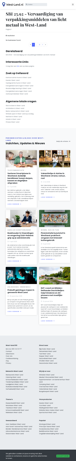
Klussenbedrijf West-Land (15, 403)
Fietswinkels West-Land (47, 351)
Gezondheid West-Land (47, 358)
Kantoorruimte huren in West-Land (18, 77)
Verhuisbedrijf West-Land (15, 389)
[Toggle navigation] (73, 4)
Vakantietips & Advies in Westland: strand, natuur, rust (53, 175)
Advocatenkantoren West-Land (17, 431)
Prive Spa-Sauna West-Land (49, 426)
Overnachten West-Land (48, 387)
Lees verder (13, 204)
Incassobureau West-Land (48, 429)
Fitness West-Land (12, 122)
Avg (7, 361)
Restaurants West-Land (14, 375)
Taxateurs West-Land (14, 408)
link (18, 66)
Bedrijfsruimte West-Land (48, 431)
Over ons (9, 356)
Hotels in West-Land (13, 119)
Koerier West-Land (12, 80)
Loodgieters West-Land (14, 384)
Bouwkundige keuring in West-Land (18, 88)
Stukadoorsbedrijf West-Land (16, 387)
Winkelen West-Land (46, 375)
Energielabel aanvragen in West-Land (19, 86)
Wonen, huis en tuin (50, 230)
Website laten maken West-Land (51, 410)
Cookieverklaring (12, 358)
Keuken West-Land (46, 403)
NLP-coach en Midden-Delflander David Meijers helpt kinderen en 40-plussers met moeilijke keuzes (52, 293)
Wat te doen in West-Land (15, 106)
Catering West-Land (13, 377)
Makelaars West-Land (14, 412)
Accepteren (63, 456)
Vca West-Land (44, 405)
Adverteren (10, 354)
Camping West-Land (46, 384)
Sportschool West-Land (47, 412)
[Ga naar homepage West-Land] (12, 4)
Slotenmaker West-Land (15, 434)
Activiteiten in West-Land (15, 108)
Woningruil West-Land (47, 424)
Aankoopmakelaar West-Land (17, 94)
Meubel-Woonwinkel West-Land (51, 377)
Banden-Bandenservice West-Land (18, 429)
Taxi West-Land (44, 354)
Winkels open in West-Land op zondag (20, 114)
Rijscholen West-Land (47, 349)
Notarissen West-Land (14, 405)
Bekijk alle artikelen (62, 141)
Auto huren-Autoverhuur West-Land (19, 426)
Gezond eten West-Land (48, 363)
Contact (9, 351)
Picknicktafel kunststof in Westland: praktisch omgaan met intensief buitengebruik (53, 237)
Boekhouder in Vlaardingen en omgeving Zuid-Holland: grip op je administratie (21, 235)
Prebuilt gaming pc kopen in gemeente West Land (21, 291)
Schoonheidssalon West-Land (16, 380)
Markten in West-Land (14, 117)
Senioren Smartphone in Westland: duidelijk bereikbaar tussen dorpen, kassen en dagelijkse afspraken (20, 178)
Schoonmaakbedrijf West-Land (17, 410)
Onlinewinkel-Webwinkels (19, 287)
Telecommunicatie (16, 170)
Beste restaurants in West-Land (17, 111)
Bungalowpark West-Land (48, 391)
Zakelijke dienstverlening (19, 230)
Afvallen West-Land (46, 361)
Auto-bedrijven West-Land (15, 424)
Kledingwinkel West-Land (48, 408)
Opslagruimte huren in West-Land (18, 83)
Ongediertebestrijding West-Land (51, 434)
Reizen (43, 170)
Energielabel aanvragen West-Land (19, 91)
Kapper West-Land (46, 356)
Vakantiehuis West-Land (48, 389)
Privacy (8, 363)
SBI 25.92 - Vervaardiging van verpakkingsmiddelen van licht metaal (30, 55)
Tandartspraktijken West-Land (17, 382)
